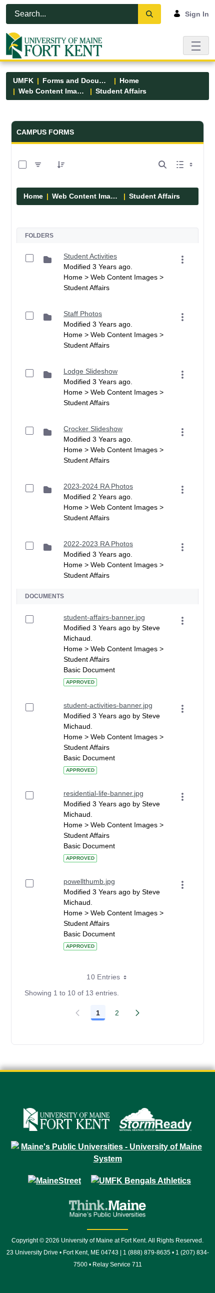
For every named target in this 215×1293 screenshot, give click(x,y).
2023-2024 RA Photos (98, 486)
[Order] (61, 165)
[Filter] (38, 165)
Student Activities (90, 256)
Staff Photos (83, 314)
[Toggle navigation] (196, 45)
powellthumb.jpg (89, 881)
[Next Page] (137, 1013)
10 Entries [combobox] (103, 977)
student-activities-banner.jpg (108, 705)
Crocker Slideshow (93, 429)
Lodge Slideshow (91, 371)
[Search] (149, 14)
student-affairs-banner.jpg (104, 617)
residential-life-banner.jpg (104, 793)
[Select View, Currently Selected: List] (185, 165)
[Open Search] (162, 165)
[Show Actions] (182, 260)
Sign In (197, 14)
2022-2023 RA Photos (98, 544)
